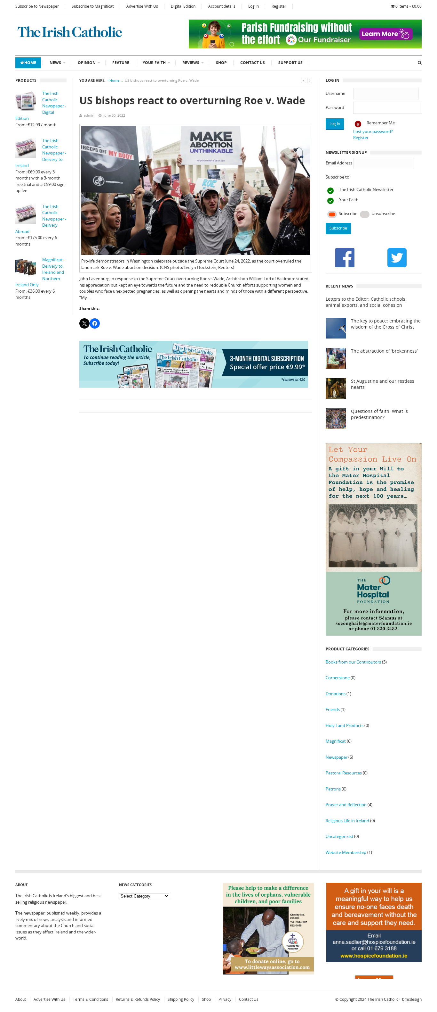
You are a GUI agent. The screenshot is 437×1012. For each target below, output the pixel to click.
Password (335, 107)
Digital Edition (183, 6)
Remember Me (381, 123)
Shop (221, 62)
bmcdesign (412, 999)
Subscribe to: (338, 177)
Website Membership (346, 852)
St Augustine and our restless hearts (382, 384)
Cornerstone (338, 678)
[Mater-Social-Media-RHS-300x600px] (374, 634)
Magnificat (336, 741)
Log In (253, 6)
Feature (120, 62)
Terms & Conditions (90, 999)
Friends (333, 709)
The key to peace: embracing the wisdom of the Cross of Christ (386, 324)
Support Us (290, 62)
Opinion (87, 62)
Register (279, 6)
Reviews (190, 62)
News (55, 62)
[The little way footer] (268, 973)
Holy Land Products (344, 725)
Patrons (333, 789)
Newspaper (336, 757)
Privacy (225, 999)
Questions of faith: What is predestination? (379, 414)
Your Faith (154, 62)
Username (335, 93)
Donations (336, 694)
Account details (221, 6)
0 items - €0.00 (408, 6)
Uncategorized (339, 836)
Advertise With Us (142, 6)
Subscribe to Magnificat (93, 6)
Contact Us (252, 62)
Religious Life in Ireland (347, 821)
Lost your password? (373, 131)
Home (30, 62)
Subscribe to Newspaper (37, 6)
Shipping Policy (181, 999)
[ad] (305, 47)
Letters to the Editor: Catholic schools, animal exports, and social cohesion (366, 302)
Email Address (339, 163)
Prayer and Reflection (346, 804)
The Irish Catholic (383, 999)
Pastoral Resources (344, 773)
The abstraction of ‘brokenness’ (384, 351)
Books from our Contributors (353, 662)
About (20, 999)
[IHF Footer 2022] (374, 977)
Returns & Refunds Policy (138, 999)
